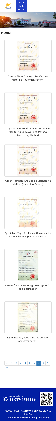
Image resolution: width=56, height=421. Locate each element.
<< (7, 363)
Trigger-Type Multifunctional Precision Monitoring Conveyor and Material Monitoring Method (28, 132)
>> (7, 368)
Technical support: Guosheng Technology (28, 417)
